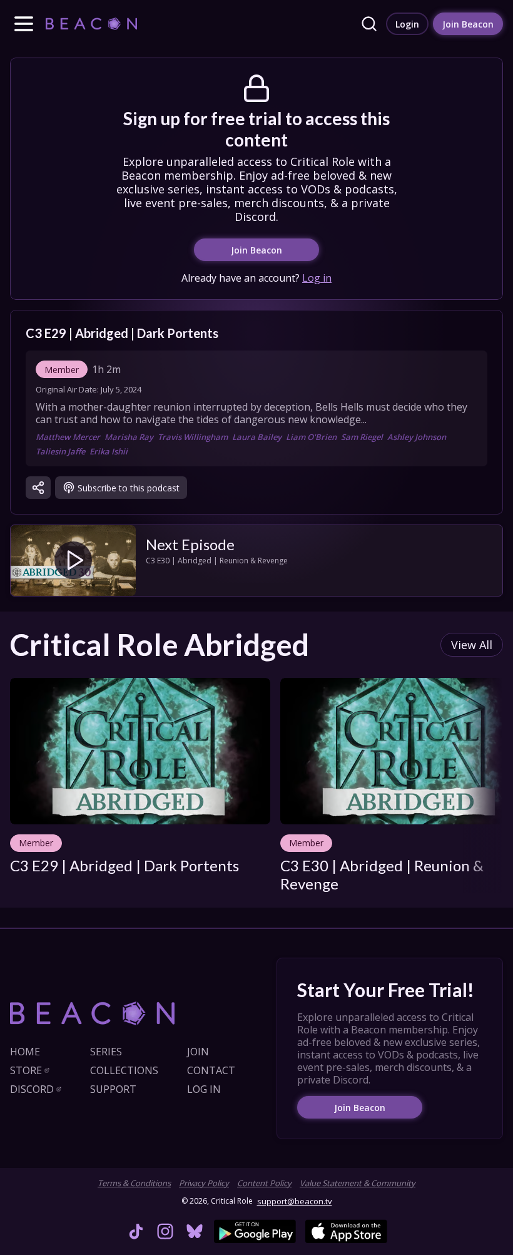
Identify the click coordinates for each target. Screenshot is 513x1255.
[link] (91, 23)
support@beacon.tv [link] (294, 1201)
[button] (24, 24)
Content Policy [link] (264, 1183)
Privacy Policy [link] (204, 1183)
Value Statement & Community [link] (357, 1183)
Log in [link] (317, 278)
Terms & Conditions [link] (134, 1183)
